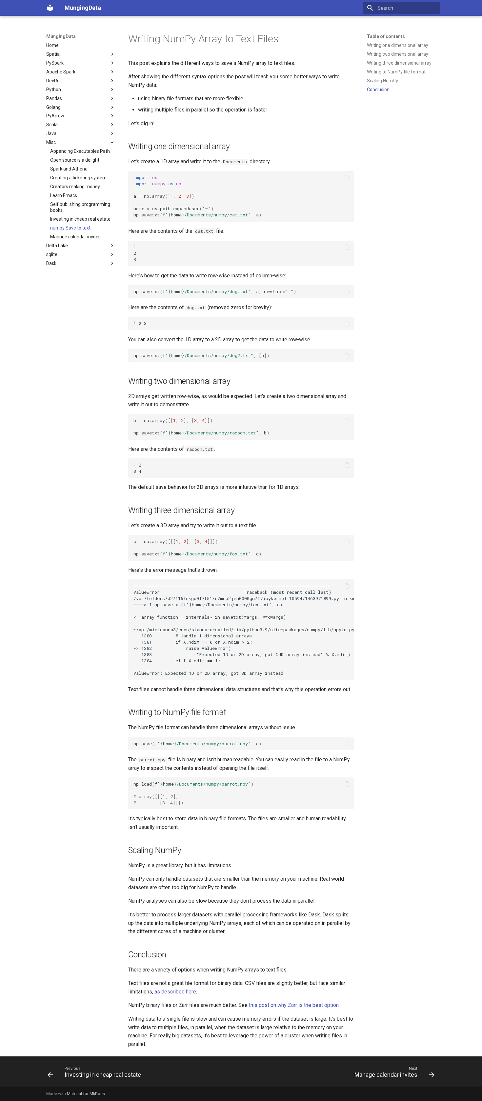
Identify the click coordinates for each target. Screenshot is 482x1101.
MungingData (61, 36)
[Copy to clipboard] (347, 178)
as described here (175, 992)
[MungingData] (50, 7)
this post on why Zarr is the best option (294, 1005)
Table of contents (386, 36)
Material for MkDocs (86, 1093)
